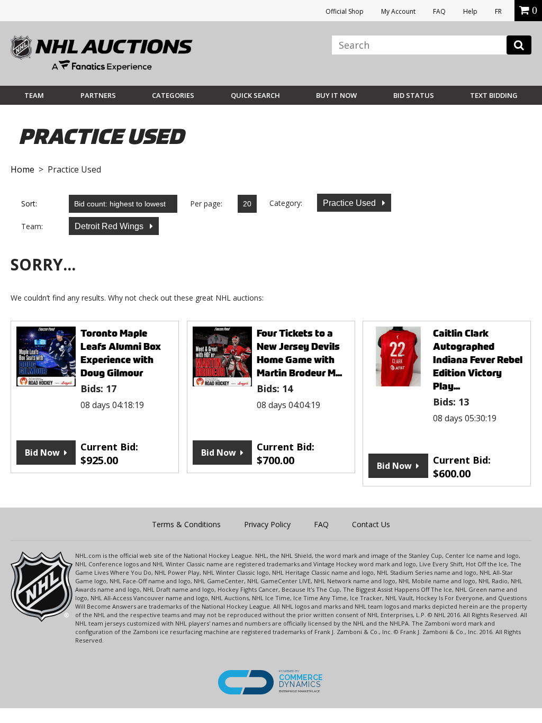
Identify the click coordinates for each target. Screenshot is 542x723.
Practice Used (350, 202)
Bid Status (413, 95)
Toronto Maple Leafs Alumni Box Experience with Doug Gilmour (120, 353)
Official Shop (345, 11)
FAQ (439, 11)
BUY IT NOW (336, 95)
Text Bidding (494, 95)
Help (470, 11)
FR (498, 11)
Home (22, 169)
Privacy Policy (267, 524)
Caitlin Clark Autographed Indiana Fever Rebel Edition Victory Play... (477, 360)
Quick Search (255, 95)
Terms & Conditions (186, 524)
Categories (173, 95)
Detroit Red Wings (110, 226)
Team (34, 95)
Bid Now (42, 452)
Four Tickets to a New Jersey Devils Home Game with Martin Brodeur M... (299, 353)
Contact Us (371, 524)
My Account (398, 11)
